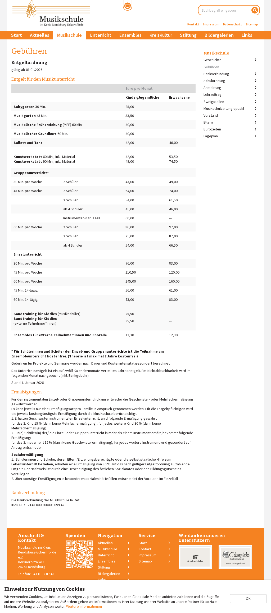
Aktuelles (39, 35)
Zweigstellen (214, 101)
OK (248, 598)
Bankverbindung (216, 73)
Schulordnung (214, 80)
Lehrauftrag (213, 94)
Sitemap (252, 24)
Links (247, 35)
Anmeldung (212, 87)
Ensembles (130, 35)
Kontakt (193, 24)
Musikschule (69, 35)
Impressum (211, 24)
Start (16, 35)
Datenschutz (232, 24)
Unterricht (100, 35)
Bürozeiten (212, 129)
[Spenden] (79, 554)
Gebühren (211, 67)
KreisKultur (161, 35)
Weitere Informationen (84, 606)
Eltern (208, 122)
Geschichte (213, 59)
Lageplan (211, 136)
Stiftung (188, 35)
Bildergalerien (219, 35)
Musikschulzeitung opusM (224, 108)
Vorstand (211, 115)
